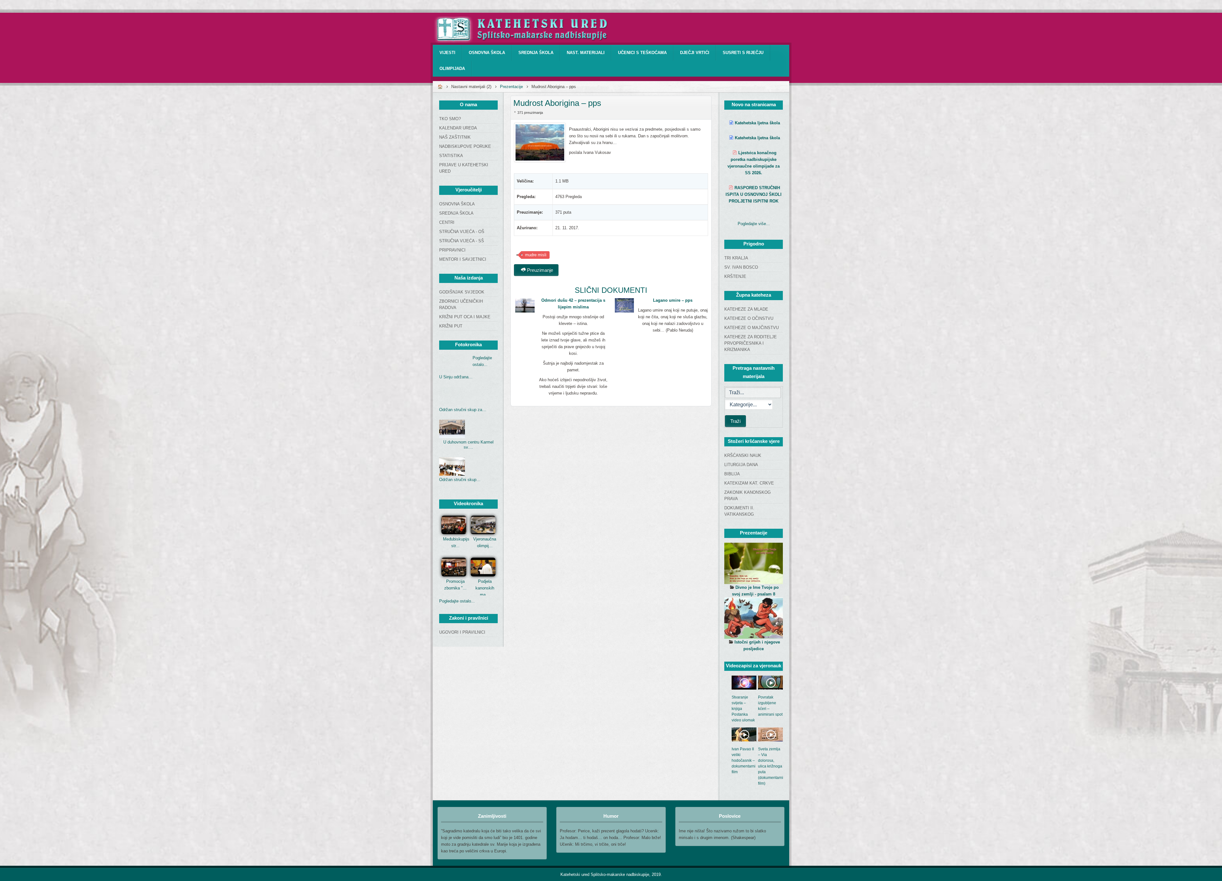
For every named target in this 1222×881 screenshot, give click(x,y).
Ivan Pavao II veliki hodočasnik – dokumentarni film (743, 760)
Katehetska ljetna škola (757, 122)
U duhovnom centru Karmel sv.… (468, 445)
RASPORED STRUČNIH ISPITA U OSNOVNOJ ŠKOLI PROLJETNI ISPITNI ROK (754, 194)
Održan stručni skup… (460, 479)
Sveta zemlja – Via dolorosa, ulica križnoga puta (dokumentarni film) (770, 766)
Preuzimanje (539, 270)
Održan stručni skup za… (462, 409)
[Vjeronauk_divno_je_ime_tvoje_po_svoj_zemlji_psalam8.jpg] (753, 563)
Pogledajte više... (754, 223)
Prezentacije (511, 86)
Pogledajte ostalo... (457, 601)
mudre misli (535, 254)
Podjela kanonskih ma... (484, 588)
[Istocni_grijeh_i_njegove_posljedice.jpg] (753, 618)
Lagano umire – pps (672, 300)
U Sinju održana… (456, 377)
